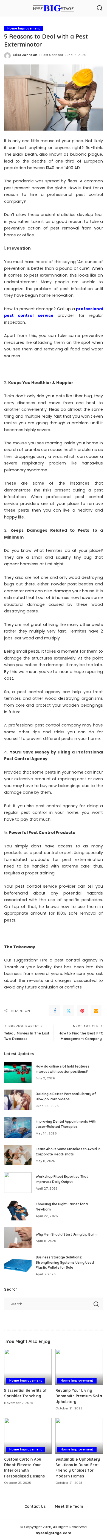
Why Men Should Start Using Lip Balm (66, 1234)
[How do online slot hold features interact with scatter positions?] (18, 1072)
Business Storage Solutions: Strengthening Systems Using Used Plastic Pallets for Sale (65, 1262)
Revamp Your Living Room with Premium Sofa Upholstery (78, 1396)
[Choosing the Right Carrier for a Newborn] (18, 1210)
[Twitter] (68, 1010)
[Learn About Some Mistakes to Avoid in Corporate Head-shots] (18, 1155)
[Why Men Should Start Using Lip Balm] (18, 1237)
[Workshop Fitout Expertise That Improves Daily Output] (18, 1182)
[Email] (96, 1010)
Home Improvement (23, 28)
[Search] (99, 8)
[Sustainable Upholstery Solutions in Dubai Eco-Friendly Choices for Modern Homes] (79, 1436)
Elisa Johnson (25, 55)
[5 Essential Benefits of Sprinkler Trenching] (28, 1367)
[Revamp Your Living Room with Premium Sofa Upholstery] (79, 1367)
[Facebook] (54, 1010)
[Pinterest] (82, 1010)
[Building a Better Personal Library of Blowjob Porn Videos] (18, 1100)
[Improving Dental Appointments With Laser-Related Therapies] (18, 1127)
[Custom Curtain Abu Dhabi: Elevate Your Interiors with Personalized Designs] (28, 1436)
